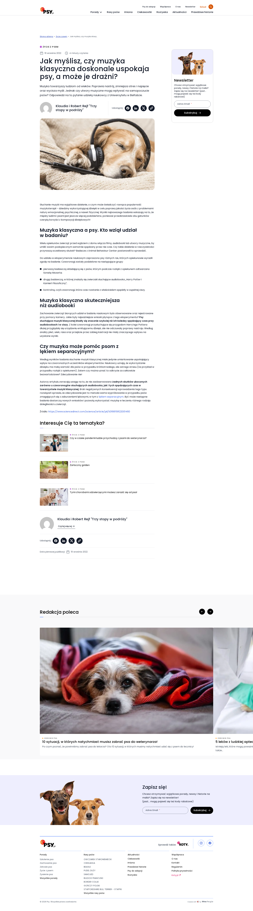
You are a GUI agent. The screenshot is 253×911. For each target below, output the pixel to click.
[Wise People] (200, 902)
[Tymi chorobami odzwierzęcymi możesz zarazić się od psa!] (97, 499)
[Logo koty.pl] (182, 843)
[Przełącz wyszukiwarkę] (210, 6)
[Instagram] (201, 843)
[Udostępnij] (151, 108)
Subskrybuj (190, 112)
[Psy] (47, 10)
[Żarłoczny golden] (97, 472)
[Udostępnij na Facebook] (128, 108)
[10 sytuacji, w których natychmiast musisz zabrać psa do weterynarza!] (126, 692)
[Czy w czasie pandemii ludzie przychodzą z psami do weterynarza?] (97, 445)
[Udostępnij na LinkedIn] (136, 108)
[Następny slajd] (210, 612)
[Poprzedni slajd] (202, 612)
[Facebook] (210, 843)
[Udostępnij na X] (144, 108)
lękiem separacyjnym (111, 396)
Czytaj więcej (65, 526)
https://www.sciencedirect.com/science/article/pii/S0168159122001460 (89, 411)
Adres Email (183, 104)
